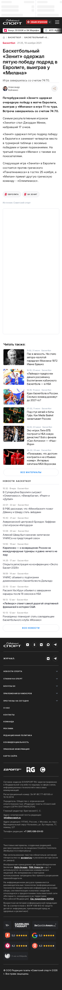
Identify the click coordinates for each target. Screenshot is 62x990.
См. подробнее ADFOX (42, 898)
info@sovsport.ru (12, 817)
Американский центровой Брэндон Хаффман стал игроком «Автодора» (29, 523)
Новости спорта (12, 671)
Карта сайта (10, 756)
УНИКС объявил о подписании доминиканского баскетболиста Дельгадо (27, 579)
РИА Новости (36, 867)
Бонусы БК (9, 686)
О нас (6, 708)
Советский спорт (22, 202)
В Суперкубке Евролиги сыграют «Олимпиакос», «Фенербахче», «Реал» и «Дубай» (26, 496)
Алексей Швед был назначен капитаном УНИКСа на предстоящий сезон (26, 536)
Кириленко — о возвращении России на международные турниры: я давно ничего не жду (30, 551)
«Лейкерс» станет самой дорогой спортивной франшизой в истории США (30, 605)
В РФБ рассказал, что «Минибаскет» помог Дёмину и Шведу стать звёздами (28, 510)
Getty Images (21, 867)
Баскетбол (9, 42)
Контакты (9, 715)
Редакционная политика (17, 735)
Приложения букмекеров (17, 693)
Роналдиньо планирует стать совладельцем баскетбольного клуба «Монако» (28, 618)
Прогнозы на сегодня (16, 701)
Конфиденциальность (16, 742)
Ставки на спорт (12, 679)
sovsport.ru (26, 857)
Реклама (8, 728)
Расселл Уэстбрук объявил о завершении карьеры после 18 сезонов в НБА (27, 592)
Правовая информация (16, 749)
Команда (8, 722)
